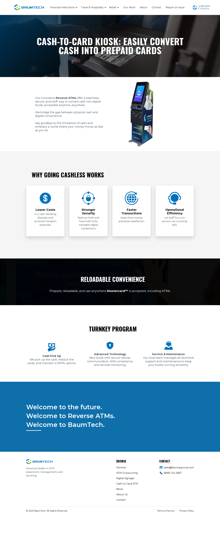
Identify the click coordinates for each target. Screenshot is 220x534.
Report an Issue (175, 7)
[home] (41, 7)
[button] (64, 7)
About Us (122, 494)
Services (121, 467)
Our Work (129, 7)
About (143, 7)
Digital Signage (125, 478)
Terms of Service (166, 510)
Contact (156, 7)
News (119, 489)
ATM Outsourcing (127, 472)
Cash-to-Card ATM (127, 483)
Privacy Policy (186, 510)
